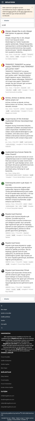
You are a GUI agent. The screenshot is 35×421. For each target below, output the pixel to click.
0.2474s (9, 419)
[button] (17, 306)
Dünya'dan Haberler (17, 208)
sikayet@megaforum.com (8, 407)
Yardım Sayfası (5, 364)
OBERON (8, 233)
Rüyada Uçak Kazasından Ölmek (17, 270)
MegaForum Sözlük (11, 113)
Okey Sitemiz (4, 376)
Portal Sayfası (5, 380)
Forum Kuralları (5, 357)
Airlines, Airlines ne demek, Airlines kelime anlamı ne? (18, 99)
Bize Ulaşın (4, 368)
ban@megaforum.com (7, 399)
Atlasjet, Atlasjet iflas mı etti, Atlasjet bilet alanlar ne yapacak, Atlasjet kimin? (18, 33)
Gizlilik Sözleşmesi (6, 360)
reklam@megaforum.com (8, 403)
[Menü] (2, 2)
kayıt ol (10, 12)
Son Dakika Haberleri (11, 59)
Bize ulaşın (4, 309)
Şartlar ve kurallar (6, 313)
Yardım (3, 320)
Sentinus (7, 204)
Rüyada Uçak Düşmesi (13, 214)
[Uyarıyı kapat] (32, 8)
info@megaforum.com (7, 396)
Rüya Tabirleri (26, 264)
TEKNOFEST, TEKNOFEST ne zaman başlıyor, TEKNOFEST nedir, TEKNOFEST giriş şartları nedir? (19, 66)
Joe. (6, 142)
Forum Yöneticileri (6, 384)
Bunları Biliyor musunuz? (25, 177)
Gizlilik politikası (5, 317)
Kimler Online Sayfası (7, 387)
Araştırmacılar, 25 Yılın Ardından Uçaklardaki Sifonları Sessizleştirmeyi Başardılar (19, 121)
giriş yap (23, 12)
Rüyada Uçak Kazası (12, 243)
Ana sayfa (4, 324)
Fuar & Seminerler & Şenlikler (13, 92)
